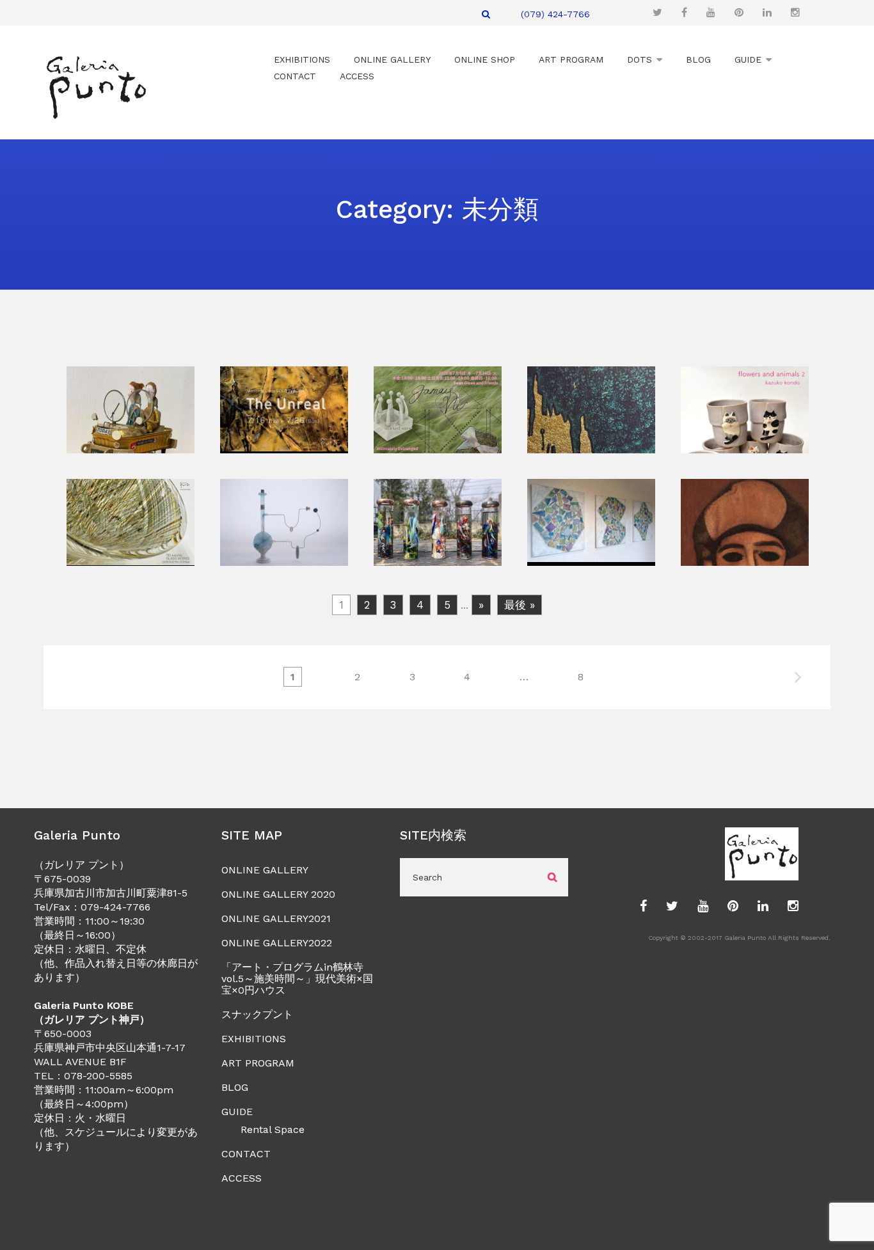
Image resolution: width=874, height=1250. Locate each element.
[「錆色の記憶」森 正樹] (131, 445)
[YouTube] (710, 12)
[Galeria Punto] (96, 84)
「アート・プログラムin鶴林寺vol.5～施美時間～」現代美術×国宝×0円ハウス (297, 978)
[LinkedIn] (767, 12)
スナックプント (257, 1014)
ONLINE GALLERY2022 (276, 943)
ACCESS (241, 1178)
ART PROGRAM (257, 1063)
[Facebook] (684, 12)
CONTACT (246, 1154)
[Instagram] (795, 12)
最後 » (519, 604)
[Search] (486, 14)
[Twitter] (657, 12)
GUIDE (237, 1111)
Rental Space (273, 1129)
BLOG (234, 1087)
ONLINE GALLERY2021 (276, 918)
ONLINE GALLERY (264, 870)
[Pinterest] (739, 12)
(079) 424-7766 (555, 14)
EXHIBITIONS (253, 1039)
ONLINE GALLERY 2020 (278, 894)
